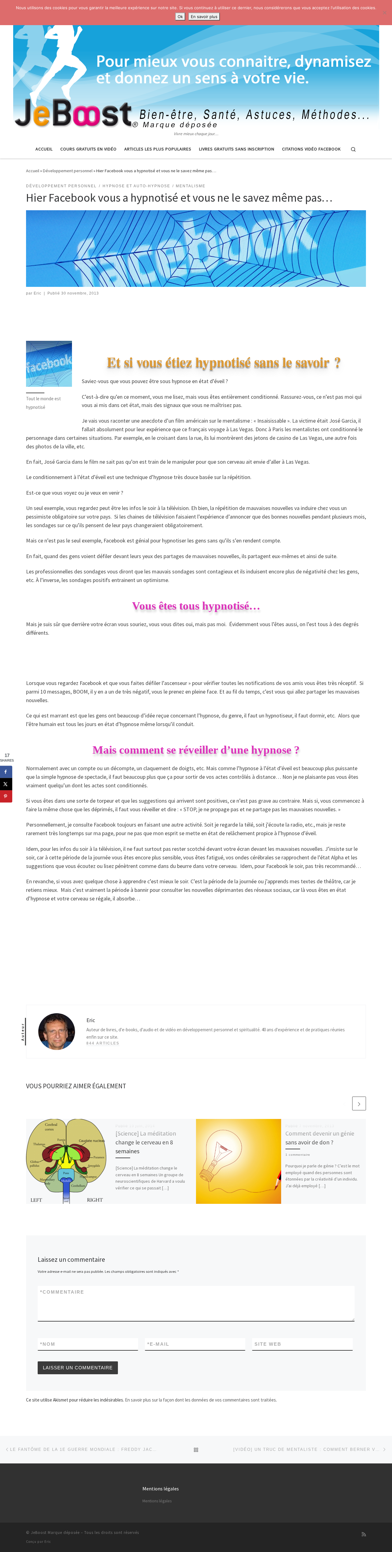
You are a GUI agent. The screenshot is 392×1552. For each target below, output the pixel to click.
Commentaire (62, 1292)
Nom (47, 1344)
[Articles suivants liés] (359, 1103)
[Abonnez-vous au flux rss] (364, 1534)
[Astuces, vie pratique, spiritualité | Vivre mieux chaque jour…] (196, 65)
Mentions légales (157, 1501)
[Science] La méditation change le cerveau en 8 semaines (145, 1142)
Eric (37, 293)
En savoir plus (204, 16)
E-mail (158, 1344)
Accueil (32, 170)
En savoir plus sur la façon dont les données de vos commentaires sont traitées (200, 1400)
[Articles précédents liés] (344, 1103)
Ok (180, 16)
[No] (384, 13)
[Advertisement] (196, 319)
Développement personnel (67, 170)
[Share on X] (6, 784)
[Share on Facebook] (6, 772)
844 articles (102, 1043)
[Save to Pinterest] (6, 796)
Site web (267, 1344)
